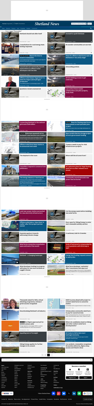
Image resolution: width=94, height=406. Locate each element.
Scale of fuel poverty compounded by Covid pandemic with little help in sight (79, 246)
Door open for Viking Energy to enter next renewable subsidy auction (78, 223)
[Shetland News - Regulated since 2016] (7, 393)
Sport (16, 387)
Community (3, 377)
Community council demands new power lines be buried (77, 178)
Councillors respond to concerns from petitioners (33, 167)
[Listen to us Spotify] (79, 393)
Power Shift (17, 384)
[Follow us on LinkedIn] (74, 393)
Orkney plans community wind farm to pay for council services (78, 312)
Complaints (50, 399)
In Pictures (30, 382)
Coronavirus (4, 380)
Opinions (73, 330)
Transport (30, 365)
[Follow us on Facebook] (53, 393)
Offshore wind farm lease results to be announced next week (32, 145)
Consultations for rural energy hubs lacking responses (32, 46)
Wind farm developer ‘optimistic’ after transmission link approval (77, 267)
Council (3, 382)
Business (3, 374)
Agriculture (3, 369)
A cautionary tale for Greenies (76, 233)
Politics (16, 382)
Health (16, 372)
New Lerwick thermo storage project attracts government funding (78, 134)
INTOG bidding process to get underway (76, 79)
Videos (55, 385)
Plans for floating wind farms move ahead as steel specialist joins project (78, 124)
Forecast (56, 373)
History (16, 373)
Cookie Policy (42, 399)
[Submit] (91, 360)
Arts (2, 370)
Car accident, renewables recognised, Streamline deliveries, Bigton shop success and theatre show (78, 346)
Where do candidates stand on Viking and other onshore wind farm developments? (78, 324)
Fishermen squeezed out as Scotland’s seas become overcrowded (33, 134)
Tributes (29, 384)
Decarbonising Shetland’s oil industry (32, 311)
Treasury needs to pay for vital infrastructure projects (76, 145)
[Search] (91, 28)
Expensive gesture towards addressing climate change (29, 234)
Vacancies (43, 380)
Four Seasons (44, 365)
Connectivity (4, 379)
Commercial (29, 63)
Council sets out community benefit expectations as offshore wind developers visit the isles (32, 68)
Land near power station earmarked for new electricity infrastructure (32, 212)
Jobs (42, 379)
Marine (16, 377)
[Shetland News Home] (47, 26)
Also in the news (76, 352)
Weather (29, 368)
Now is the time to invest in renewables (31, 57)
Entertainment (18, 368)
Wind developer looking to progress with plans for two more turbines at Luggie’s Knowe (32, 268)
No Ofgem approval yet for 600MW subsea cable (32, 323)
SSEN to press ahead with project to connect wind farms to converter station (78, 302)
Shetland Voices (31, 385)
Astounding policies (72, 67)
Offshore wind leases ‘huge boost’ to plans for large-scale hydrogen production (32, 79)
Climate (3, 375)
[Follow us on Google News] (88, 393)
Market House (44, 374)
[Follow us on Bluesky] (64, 393)
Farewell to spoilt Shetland (75, 34)
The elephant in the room (28, 155)
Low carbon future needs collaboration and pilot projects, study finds (77, 90)
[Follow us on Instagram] (59, 393)
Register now (72, 377)
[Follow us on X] (69, 393)
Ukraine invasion (31, 367)
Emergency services (19, 365)
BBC (41, 373)
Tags (55, 379)
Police (16, 380)
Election (3, 387)
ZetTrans (43, 376)
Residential (43, 386)
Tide (55, 374)
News (3, 31)
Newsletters (56, 382)
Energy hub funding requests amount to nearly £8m (79, 256)
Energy (27, 52)
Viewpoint (30, 185)
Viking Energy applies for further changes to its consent (31, 345)
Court (2, 384)
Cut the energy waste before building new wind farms (78, 212)
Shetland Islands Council (46, 371)
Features (28, 263)
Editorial (29, 378)
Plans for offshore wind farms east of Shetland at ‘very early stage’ (78, 57)
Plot (54, 367)
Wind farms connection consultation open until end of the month (32, 245)
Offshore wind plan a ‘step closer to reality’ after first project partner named (32, 224)
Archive (55, 377)
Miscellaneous (57, 368)
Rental (42, 388)
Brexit (2, 372)
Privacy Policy (34, 399)
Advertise (10, 399)
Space (16, 385)
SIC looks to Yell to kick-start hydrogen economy (75, 334)
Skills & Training (44, 382)
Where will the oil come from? (76, 155)
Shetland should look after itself (31, 34)
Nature (16, 378)
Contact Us (4, 399)
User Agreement (26, 399)
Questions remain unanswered (30, 89)
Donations (56, 399)
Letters (28, 41)
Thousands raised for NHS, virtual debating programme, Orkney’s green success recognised (31, 302)
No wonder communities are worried (78, 45)
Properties (43, 385)
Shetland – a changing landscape (31, 255)
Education (3, 385)
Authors (55, 380)
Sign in (89, 23)
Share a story (17, 399)
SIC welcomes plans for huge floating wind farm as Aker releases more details (78, 168)
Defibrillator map (58, 387)
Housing (16, 375)
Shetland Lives (31, 387)
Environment (17, 370)
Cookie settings (88, 399)
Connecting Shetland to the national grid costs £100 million (32, 123)
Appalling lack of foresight (29, 333)
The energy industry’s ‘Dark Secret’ (32, 177)
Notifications (63, 399)
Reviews (29, 374)
